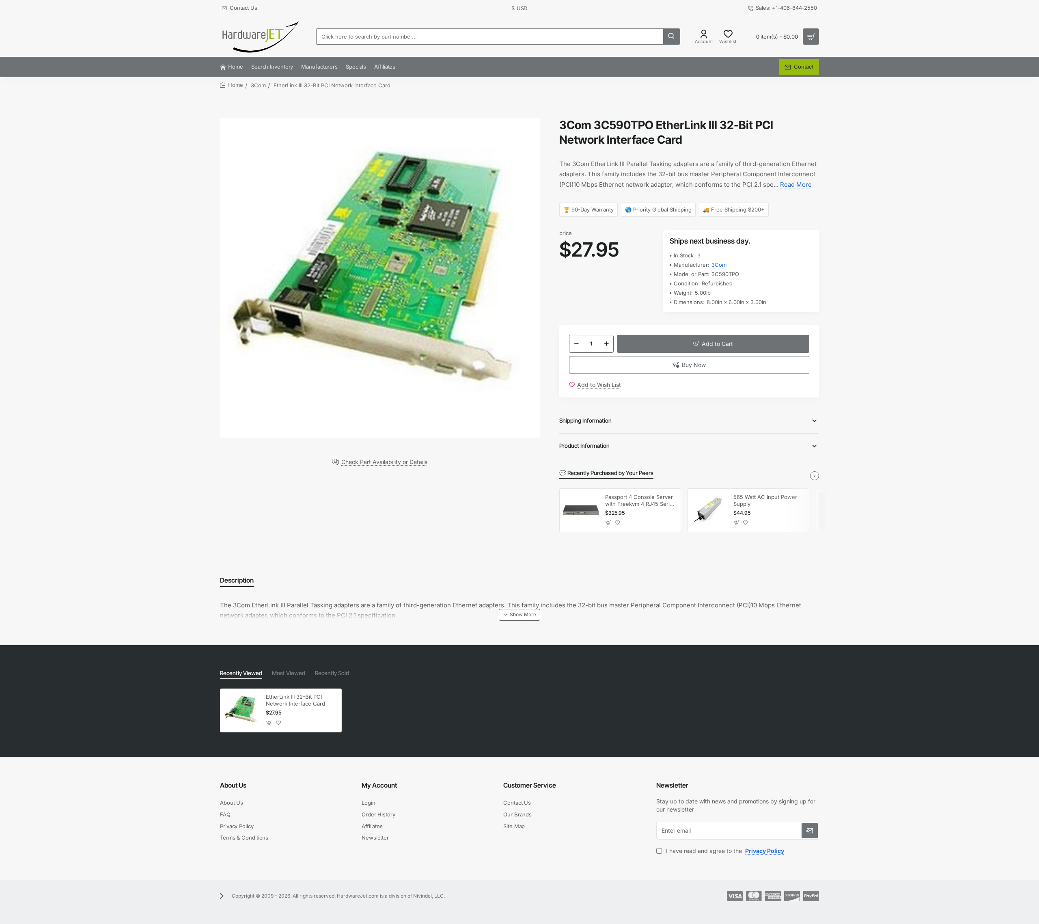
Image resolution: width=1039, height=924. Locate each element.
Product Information (584, 445)
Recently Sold (332, 672)
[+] (606, 343)
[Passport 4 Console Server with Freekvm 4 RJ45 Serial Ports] (581, 510)
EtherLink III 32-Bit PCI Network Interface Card (295, 700)
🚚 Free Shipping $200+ (734, 209)
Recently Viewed (241, 672)
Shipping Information (585, 420)
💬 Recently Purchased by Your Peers (606, 472)
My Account (379, 785)
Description (237, 580)
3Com (258, 85)
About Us (233, 785)
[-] (576, 343)
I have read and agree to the (724, 850)
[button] (713, 344)
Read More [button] (796, 184)
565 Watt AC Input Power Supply (765, 500)
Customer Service (529, 785)
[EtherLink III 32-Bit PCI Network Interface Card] (242, 710)
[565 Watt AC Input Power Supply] (709, 510)
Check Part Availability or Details (384, 462)
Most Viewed (288, 672)
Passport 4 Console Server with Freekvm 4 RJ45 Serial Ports (639, 501)
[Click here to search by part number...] (671, 36)
